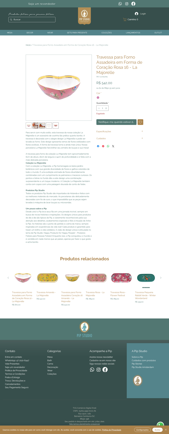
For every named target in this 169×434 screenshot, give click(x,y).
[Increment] (106, 108)
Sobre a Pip (137, 357)
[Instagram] (127, 4)
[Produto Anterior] (8, 277)
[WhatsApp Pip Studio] (160, 425)
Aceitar (157, 429)
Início (28, 45)
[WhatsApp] (120, 4)
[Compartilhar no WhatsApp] (108, 146)
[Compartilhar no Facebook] (98, 146)
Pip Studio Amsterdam (143, 367)
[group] (84, 291)
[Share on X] (113, 146)
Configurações (142, 429)
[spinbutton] (102, 108)
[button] (131, 19)
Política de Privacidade (111, 429)
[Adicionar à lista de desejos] (140, 122)
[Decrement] (98, 108)
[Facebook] (133, 4)
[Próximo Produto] (160, 277)
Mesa (50, 357)
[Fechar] (165, 430)
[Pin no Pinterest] (103, 146)
